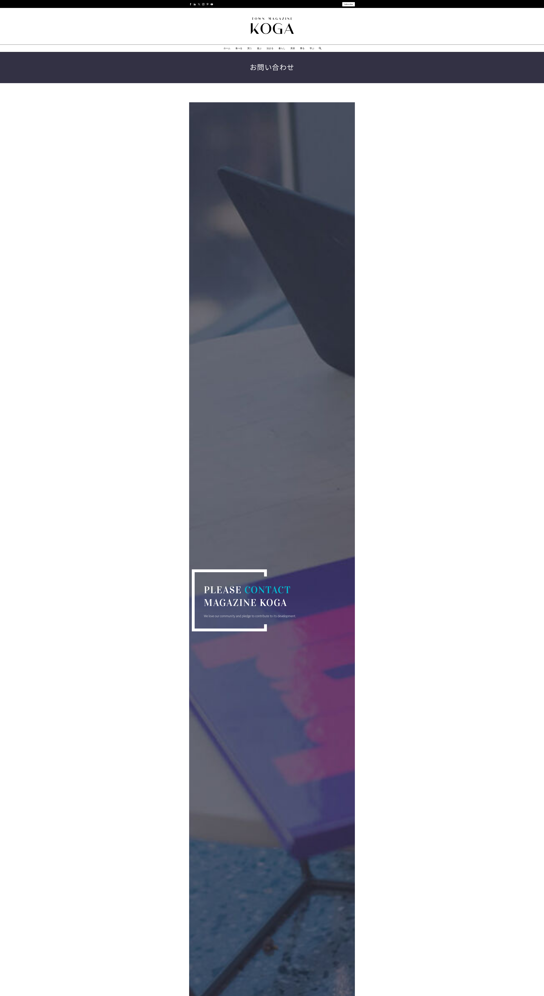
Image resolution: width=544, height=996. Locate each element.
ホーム (227, 48)
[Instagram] (203, 4)
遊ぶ (259, 48)
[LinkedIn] (195, 4)
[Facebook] (190, 4)
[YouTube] (212, 4)
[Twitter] (199, 4)
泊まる (270, 48)
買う (249, 48)
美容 (292, 48)
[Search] (320, 48)
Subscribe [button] (348, 4)
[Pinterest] (207, 4)
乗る (302, 48)
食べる (238, 48)
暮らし (282, 48)
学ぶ (312, 48)
